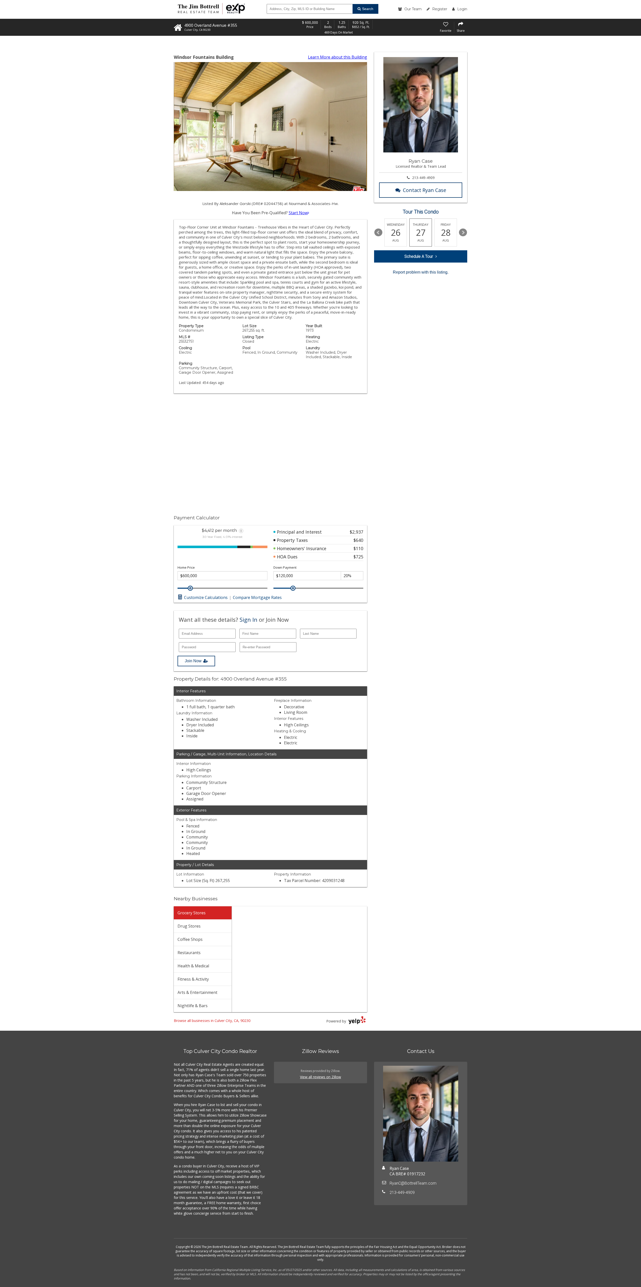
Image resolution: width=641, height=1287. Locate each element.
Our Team (413, 9)
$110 (358, 548)
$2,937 (356, 532)
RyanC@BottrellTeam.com (413, 1183)
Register (439, 9)
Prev (378, 233)
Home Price (186, 567)
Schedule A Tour (418, 256)
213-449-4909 (423, 177)
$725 (358, 557)
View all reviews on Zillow (320, 1077)
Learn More (337, 57)
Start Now (298, 213)
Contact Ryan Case (424, 190)
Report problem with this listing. (420, 272)
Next (463, 233)
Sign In (248, 619)
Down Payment (284, 567)
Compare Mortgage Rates (257, 597)
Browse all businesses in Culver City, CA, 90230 (212, 1020)
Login (462, 9)
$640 (358, 540)
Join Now (193, 661)
